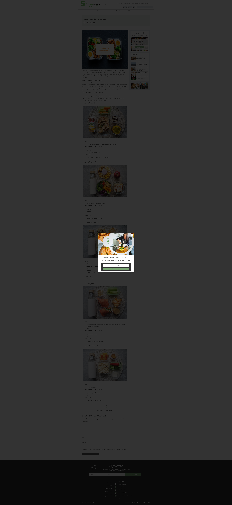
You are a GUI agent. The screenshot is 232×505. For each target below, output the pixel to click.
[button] (132, 235)
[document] (116, 252)
